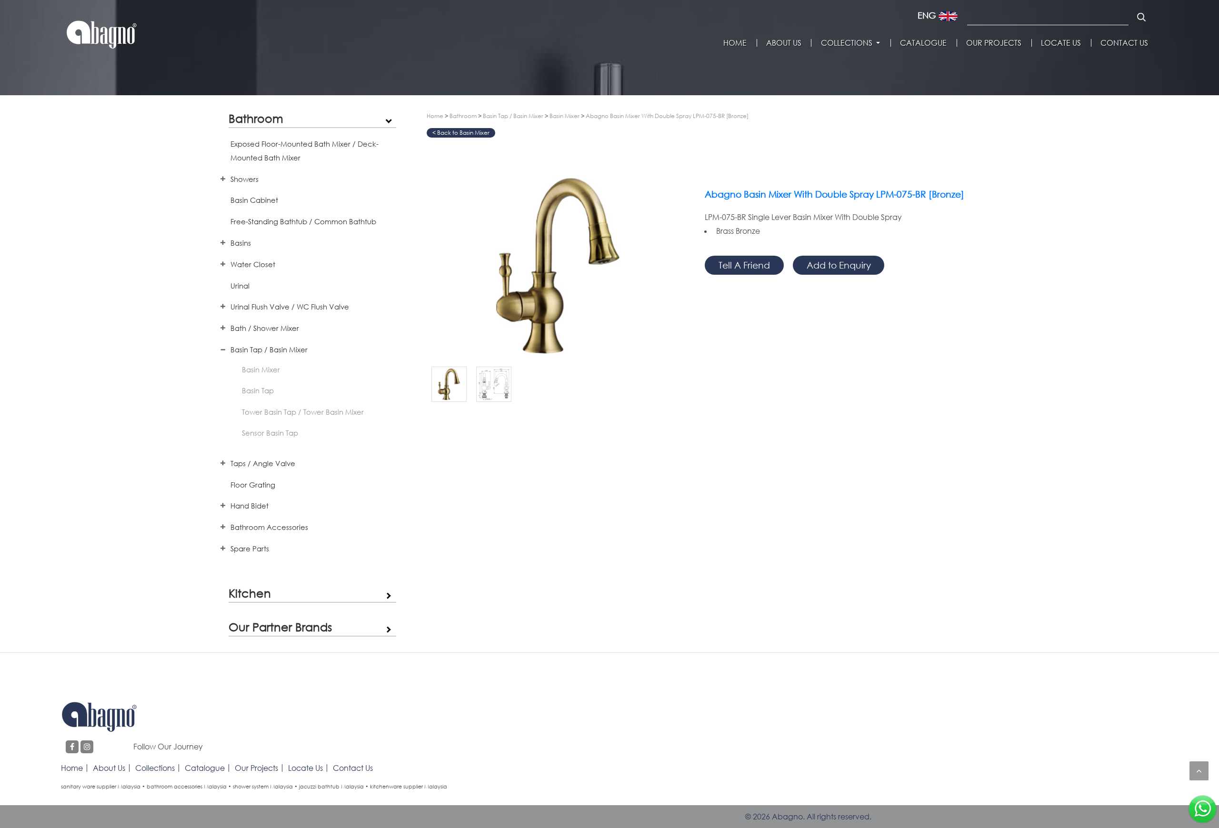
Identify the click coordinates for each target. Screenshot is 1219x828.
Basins (240, 243)
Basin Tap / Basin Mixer (269, 349)
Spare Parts (249, 548)
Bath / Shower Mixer (264, 328)
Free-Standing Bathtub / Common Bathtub (303, 221)
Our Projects (993, 43)
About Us (783, 43)
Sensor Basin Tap (270, 433)
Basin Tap (258, 390)
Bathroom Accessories (269, 527)
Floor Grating (252, 484)
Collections (846, 43)
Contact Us (1124, 43)
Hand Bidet (249, 505)
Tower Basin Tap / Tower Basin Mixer (303, 412)
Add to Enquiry (839, 264)
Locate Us (1061, 43)
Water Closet (252, 264)
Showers (244, 179)
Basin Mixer (261, 369)
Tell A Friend (744, 264)
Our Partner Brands (280, 627)
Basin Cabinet (254, 200)
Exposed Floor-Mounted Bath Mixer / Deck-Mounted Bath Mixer (304, 151)
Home (735, 43)
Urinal (240, 285)
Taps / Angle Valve (262, 463)
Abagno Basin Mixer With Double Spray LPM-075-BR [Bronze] (667, 116)
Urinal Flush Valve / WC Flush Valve (289, 306)
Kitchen (250, 593)
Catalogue (923, 43)
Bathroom (256, 118)
